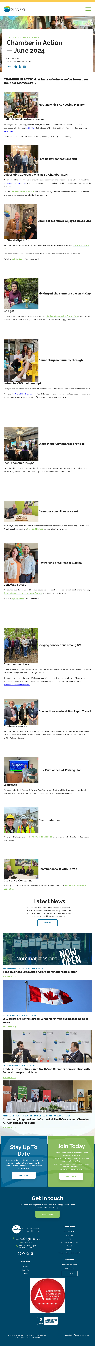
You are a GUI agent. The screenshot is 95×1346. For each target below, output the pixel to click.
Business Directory (69, 1265)
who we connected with (23, 192)
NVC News (34, 37)
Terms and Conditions (34, 1337)
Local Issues (45, 1116)
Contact (69, 1249)
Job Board (69, 1268)
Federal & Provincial (14, 1116)
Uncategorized (11, 1015)
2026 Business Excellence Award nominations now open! (40, 972)
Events (10, 37)
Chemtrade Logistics (42, 837)
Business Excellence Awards (69, 1253)
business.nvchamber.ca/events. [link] (17, 685)
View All (47, 923)
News (26, 1273)
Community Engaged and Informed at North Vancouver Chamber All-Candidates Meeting (46, 1121)
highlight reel (17, 259)
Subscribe (23, 1175)
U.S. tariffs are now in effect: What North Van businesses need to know (46, 1020)
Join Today (71, 1176)
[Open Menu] (88, 9)
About (69, 1246)
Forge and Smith (83, 1335)
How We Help (69, 1232)
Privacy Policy (19, 1337)
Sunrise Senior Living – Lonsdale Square (23, 593)
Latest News (21, 37)
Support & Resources (69, 1242)
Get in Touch (47, 1214)
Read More (8, 977)
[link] (30, 128)
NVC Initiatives (10, 968)
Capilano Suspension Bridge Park (62, 316)
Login (70, 1273)
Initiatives (69, 1235)
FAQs (69, 1239)
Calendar (25, 1270)
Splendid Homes (35, 529)
